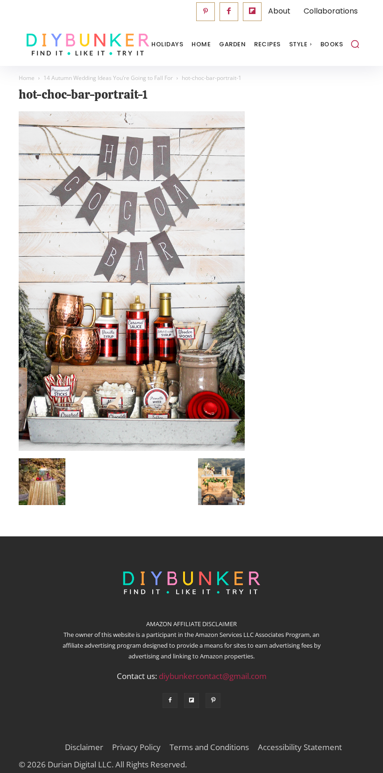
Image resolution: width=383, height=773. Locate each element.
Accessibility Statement (300, 747)
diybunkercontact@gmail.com (213, 676)
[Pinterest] (205, 11)
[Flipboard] (252, 11)
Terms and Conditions (209, 747)
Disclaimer (84, 747)
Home (27, 78)
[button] (355, 44)
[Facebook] (229, 11)
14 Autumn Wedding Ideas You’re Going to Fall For (108, 78)
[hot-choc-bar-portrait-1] (132, 448)
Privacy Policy (136, 747)
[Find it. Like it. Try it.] (65, 44)
